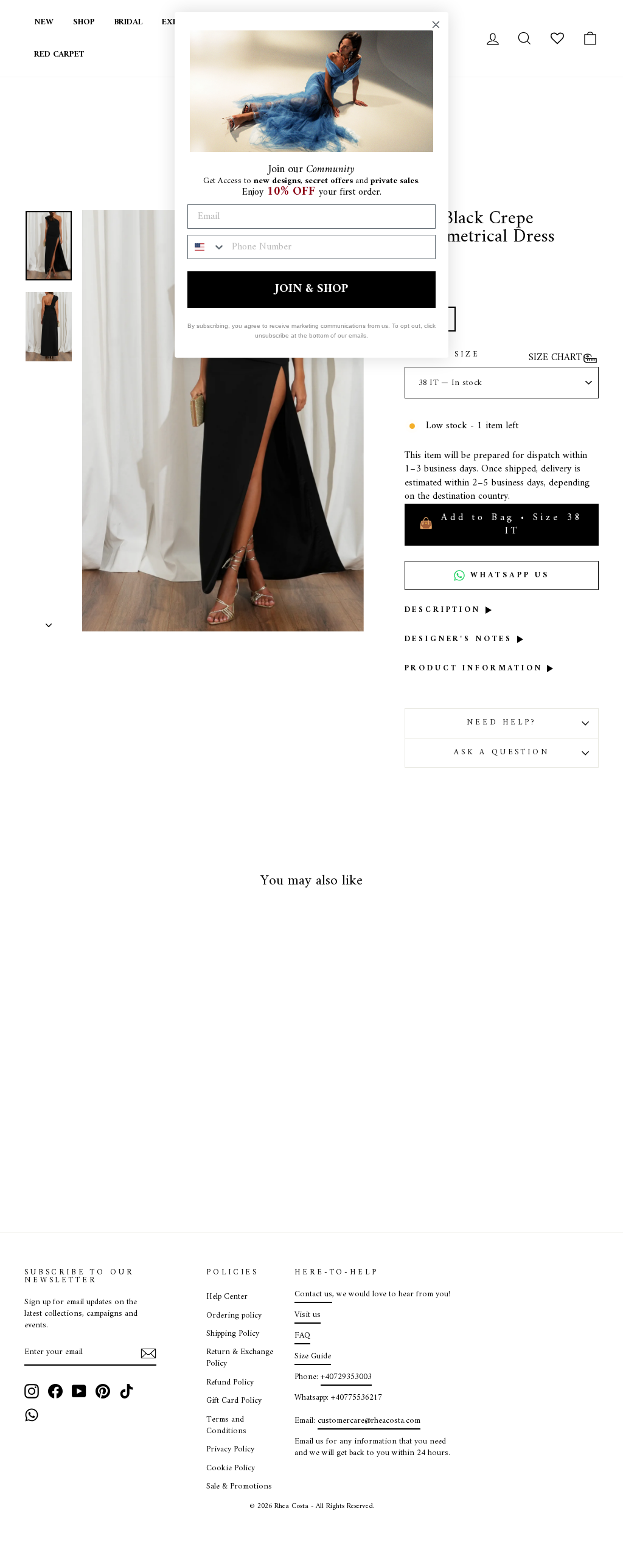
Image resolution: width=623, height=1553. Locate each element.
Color (424, 296)
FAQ (302, 1336)
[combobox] (207, 247)
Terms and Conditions (226, 1425)
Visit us (307, 1315)
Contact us (313, 1294)
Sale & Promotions (239, 1486)
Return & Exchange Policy (239, 1358)
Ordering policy (234, 1315)
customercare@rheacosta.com (369, 1421)
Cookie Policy (230, 1468)
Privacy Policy (230, 1449)
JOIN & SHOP (311, 289)
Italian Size (442, 355)
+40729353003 (346, 1377)
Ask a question (501, 752)
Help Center (227, 1297)
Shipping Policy (232, 1334)
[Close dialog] (436, 24)
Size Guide (312, 1356)
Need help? (501, 722)
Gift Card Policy (234, 1401)
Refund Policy (230, 1382)
